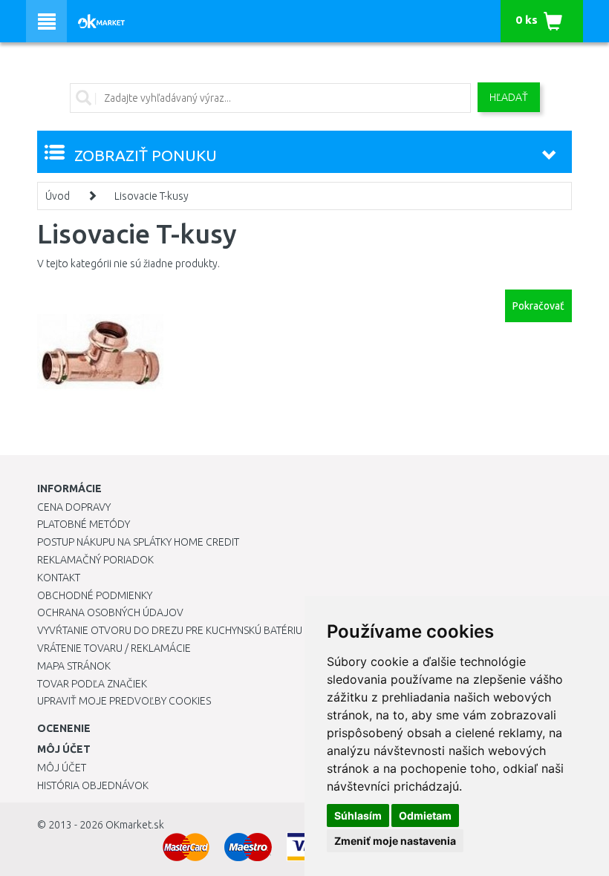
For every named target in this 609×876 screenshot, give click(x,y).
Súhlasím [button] (358, 815)
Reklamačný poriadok (95, 560)
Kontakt (58, 578)
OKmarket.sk (134, 825)
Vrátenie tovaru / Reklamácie (114, 648)
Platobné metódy (83, 524)
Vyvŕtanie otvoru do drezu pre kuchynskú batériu (169, 630)
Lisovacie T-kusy (151, 196)
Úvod (57, 196)
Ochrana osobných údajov (110, 612)
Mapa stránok (74, 666)
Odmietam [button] (425, 815)
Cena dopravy (74, 507)
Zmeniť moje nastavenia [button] (395, 840)
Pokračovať (538, 306)
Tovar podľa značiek (92, 684)
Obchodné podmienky (94, 595)
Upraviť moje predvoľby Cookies (124, 701)
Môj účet (61, 768)
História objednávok (93, 785)
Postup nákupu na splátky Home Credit (138, 542)
